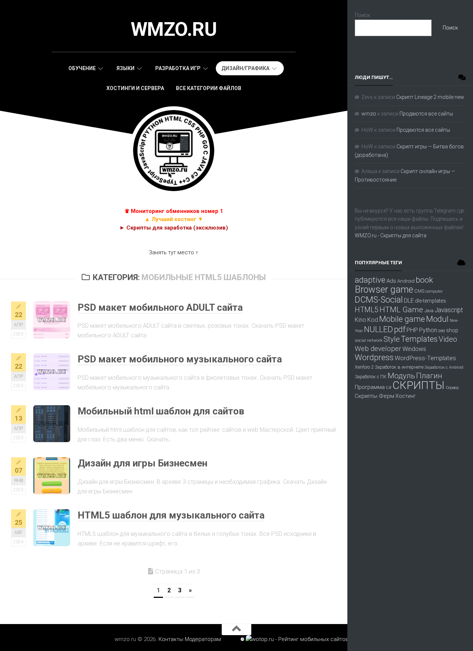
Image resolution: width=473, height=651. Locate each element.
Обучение (82, 68)
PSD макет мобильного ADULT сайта (160, 307)
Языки (125, 68)
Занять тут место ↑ (173, 252)
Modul (437, 319)
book (424, 280)
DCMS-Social (379, 299)
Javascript (449, 310)
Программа (370, 387)
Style (392, 339)
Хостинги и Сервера (135, 88)
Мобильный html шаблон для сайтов (161, 411)
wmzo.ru (174, 29)
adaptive (370, 280)
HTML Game (401, 309)
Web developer (378, 349)
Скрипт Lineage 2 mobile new (430, 97)
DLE (409, 300)
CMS (419, 291)
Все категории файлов (208, 88)
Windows (414, 348)
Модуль (401, 375)
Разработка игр (178, 68)
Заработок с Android (444, 367)
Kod (372, 319)
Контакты (171, 639)
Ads (391, 281)
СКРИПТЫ (418, 385)
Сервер (452, 387)
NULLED (378, 329)
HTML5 (366, 310)
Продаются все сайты (426, 114)
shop (452, 330)
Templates (419, 339)
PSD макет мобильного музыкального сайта (180, 359)
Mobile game (402, 319)
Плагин (429, 375)
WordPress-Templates (425, 358)
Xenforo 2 (364, 367)
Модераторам (203, 639)
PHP (412, 330)
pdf (399, 329)
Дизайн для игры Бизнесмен (142, 463)
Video (448, 339)
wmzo (368, 114)
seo (441, 330)
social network (368, 340)
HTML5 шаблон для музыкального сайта (171, 515)
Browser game (384, 289)
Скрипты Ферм (374, 396)
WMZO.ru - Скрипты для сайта (390, 235)
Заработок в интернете (399, 367)
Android (406, 281)
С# (388, 387)
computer (434, 291)
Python (428, 330)
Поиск (362, 15)
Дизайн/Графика (245, 68)
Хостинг (405, 396)
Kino (360, 319)
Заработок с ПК (371, 376)
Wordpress (374, 357)
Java (428, 310)
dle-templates (430, 301)
